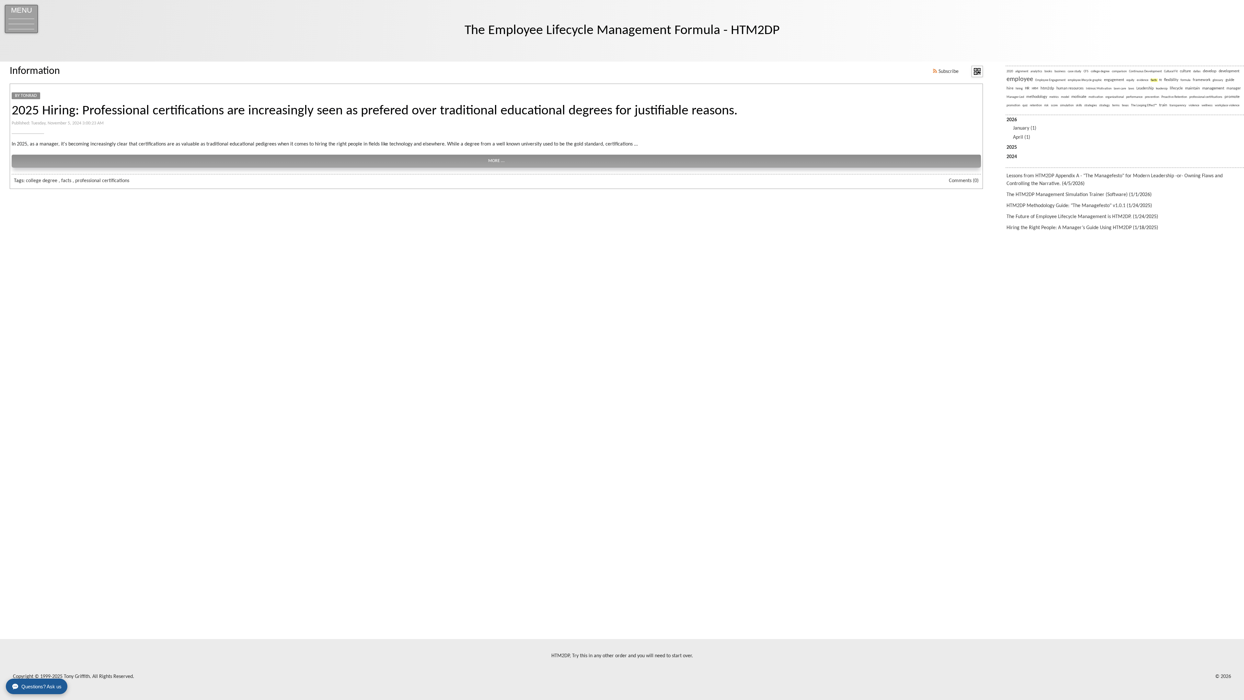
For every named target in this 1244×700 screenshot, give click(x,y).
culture (1185, 71)
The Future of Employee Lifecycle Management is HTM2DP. (1069, 216)
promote (1232, 97)
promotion (1013, 105)
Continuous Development (1145, 71)
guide (1230, 80)
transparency (1177, 105)
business (1059, 71)
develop (1209, 71)
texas (1125, 105)
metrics (1054, 97)
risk (1046, 105)
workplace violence (1227, 105)
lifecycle (1176, 88)
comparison (1119, 71)
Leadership (1145, 88)
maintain (1192, 88)
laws (1131, 88)
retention (1036, 105)
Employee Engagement (1050, 80)
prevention (1152, 97)
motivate (1078, 97)
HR (1027, 88)
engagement (1114, 80)
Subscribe (948, 71)
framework (1201, 80)
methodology (1036, 97)
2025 (1012, 147)
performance (1134, 97)
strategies (1090, 105)
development (1229, 71)
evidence (1142, 80)
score (1054, 105)
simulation (1067, 105)
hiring (1019, 88)
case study (1074, 71)
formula (1186, 80)
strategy (1104, 105)
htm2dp (1047, 88)
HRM (1035, 88)
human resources (1070, 88)
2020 (1010, 71)
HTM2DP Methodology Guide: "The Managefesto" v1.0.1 (1066, 205)
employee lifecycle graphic (1085, 80)
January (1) (1024, 128)
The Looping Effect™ (1144, 105)
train (1163, 105)
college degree (41, 180)
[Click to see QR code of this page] (977, 71)
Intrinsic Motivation (1099, 88)
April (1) (1021, 137)
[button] (21, 19)
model (1065, 97)
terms (1116, 105)
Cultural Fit (1171, 71)
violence (1194, 105)
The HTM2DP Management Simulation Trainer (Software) (1067, 194)
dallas (1197, 71)
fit (1160, 80)
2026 (1021, 128)
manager (1234, 88)
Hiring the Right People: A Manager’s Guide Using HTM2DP (1069, 227)
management (1213, 88)
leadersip (1162, 88)
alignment (1021, 71)
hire (1010, 88)
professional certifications (102, 180)
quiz (1025, 105)
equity (1130, 80)
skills (1079, 105)
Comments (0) (964, 180)
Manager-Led (1015, 97)
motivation (1095, 97)
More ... (496, 160)
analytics (1036, 71)
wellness (1207, 105)
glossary (1218, 80)
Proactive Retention (1174, 97)
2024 (1012, 156)
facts (66, 180)
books (1048, 71)
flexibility (1171, 80)
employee (1020, 79)
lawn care (1120, 88)
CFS (1086, 71)
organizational (1114, 97)
